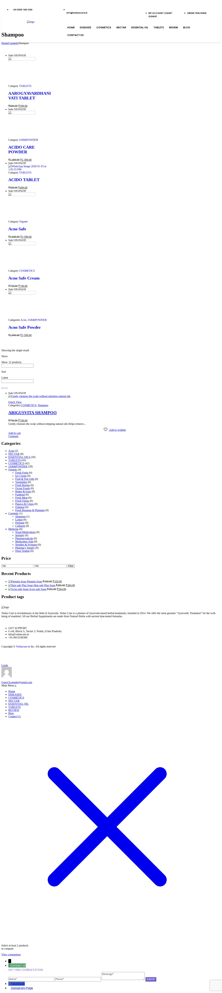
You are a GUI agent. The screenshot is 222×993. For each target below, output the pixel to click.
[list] (6, 388)
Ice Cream (21, 475)
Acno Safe (17, 229)
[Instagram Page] (9, 988)
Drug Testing (22, 550)
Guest (16, 682)
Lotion (19, 519)
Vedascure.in (23, 646)
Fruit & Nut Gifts (24, 478)
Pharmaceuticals (24, 538)
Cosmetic (13, 43)
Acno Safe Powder (24, 327)
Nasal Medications (25, 532)
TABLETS (158, 27)
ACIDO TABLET (24, 179)
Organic (23, 221)
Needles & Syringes (26, 544)
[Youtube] (24, 655)
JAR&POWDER (28, 139)
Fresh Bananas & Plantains (30, 510)
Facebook (18, 984)
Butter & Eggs (23, 491)
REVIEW (173, 27)
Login (4, 665)
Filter (70, 566)
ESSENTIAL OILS (19, 457)
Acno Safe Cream (24, 278)
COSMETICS (103, 27)
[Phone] (78, 979)
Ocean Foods (22, 488)
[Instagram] (15, 655)
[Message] (123, 979)
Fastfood (20, 494)
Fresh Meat (21, 497)
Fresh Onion (22, 500)
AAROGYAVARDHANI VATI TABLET (29, 95)
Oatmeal (19, 507)
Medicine (13, 529)
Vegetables (21, 482)
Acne (23, 319)
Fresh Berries (22, 485)
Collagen (20, 525)
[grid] (2, 388)
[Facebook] (5, 655)
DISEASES (85, 27)
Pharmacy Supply (25, 547)
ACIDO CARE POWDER (21, 149)
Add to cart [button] (14, 433)
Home (71, 27)
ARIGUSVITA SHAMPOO (32, 412)
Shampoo (43, 405)
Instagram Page (22, 988)
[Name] (31, 979)
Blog (186, 27)
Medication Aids (24, 541)
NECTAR (121, 27)
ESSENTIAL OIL (139, 27)
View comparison (11, 954)
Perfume (19, 522)
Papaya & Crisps (24, 503)
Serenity (19, 535)
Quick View (15, 402)
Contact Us (75, 35)
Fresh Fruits (21, 472)
